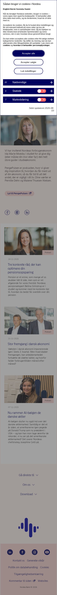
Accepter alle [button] (28, 53)
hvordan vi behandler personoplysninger (31, 45)
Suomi (27, 9)
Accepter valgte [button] (28, 62)
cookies (6, 45)
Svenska (20, 9)
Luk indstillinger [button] (28, 71)
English (6, 9)
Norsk (13, 9)
